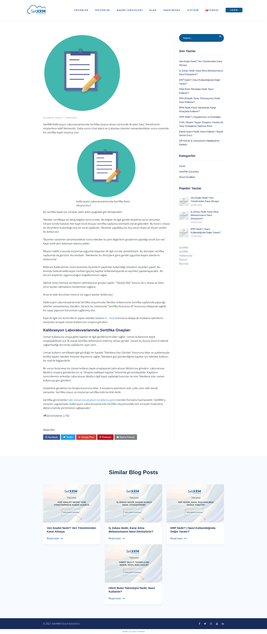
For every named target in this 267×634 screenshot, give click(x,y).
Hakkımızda (171, 10)
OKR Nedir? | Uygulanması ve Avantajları (200, 117)
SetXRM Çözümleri (189, 171)
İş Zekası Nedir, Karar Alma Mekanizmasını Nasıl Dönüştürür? (204, 215)
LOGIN (234, 10)
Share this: (49, 430)
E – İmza (110, 318)
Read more (53, 538)
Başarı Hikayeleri (130, 10)
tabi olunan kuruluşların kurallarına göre (92, 400)
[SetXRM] (36, 9)
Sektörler (102, 10)
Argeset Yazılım (54, 117)
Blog (153, 10)
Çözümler (81, 10)
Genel (182, 166)
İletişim (193, 10)
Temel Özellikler (187, 177)
